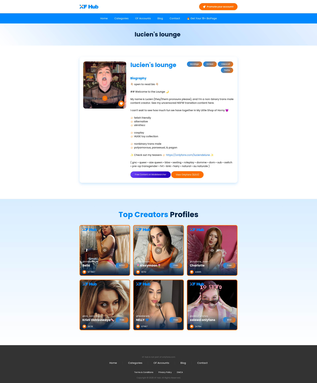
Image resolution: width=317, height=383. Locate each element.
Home (104, 18)
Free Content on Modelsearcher (150, 174)
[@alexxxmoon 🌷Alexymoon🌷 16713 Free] (158, 250)
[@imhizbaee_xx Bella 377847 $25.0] (105, 250)
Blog (160, 18)
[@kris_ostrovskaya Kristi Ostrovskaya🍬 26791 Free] (105, 304)
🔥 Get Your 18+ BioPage (202, 18)
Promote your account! (220, 6)
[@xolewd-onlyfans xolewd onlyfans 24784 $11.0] (212, 304)
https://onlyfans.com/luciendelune (188, 155)
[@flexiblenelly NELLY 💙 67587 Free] (158, 304)
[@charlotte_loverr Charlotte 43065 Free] (212, 250)
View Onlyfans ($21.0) (187, 174)
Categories (121, 18)
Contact (175, 18)
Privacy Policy (165, 372)
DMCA (180, 372)
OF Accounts (143, 18)
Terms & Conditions (143, 372)
